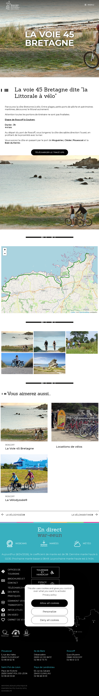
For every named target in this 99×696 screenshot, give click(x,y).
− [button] (5, 253)
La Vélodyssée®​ (16, 500)
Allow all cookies (49, 603)
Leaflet (73, 312)
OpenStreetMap (84, 312)
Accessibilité (6, 691)
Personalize (49, 611)
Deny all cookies (49, 620)
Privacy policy (50, 595)
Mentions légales (8, 686)
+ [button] (5, 249)
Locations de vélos (69, 446)
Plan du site (21, 688)
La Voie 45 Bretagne (19, 448)
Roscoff (10, 445)
